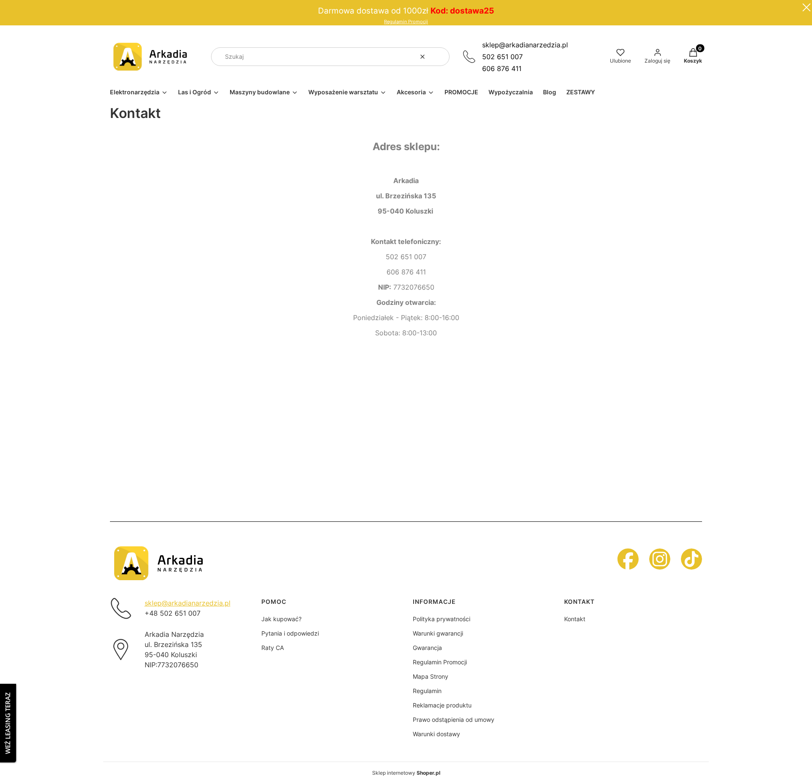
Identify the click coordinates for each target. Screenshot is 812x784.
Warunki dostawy (436, 733)
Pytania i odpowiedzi (290, 633)
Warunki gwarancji (438, 633)
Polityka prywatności (441, 618)
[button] (439, 56)
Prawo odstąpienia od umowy (453, 719)
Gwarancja (427, 647)
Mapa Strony (430, 676)
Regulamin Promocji (406, 22)
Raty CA (272, 647)
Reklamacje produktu (442, 705)
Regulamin (427, 690)
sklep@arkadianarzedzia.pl (525, 45)
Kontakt (574, 618)
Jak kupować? (281, 618)
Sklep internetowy (406, 773)
